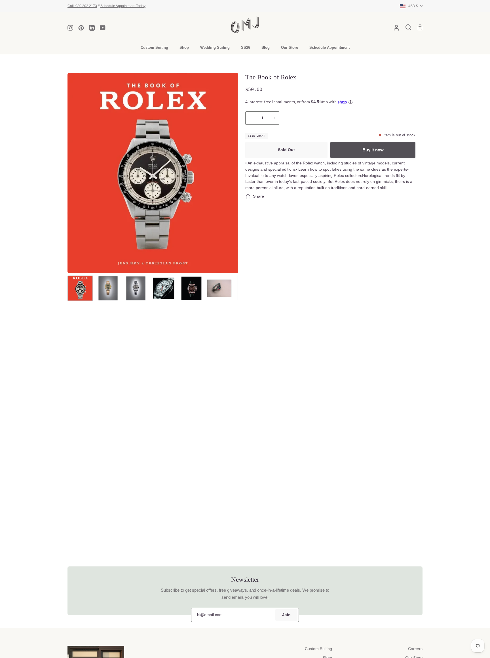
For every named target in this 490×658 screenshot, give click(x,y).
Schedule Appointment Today (122, 6)
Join (286, 615)
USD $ (413, 6)
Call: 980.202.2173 (82, 6)
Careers (415, 649)
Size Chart (256, 135)
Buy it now (373, 149)
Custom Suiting (318, 649)
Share (258, 196)
